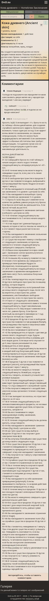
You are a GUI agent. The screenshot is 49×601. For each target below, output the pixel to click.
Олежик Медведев (14, 91)
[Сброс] (32, 16)
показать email (32, 598)
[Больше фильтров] (27, 16)
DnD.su (6, 2)
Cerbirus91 (12, 106)
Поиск (41, 16)
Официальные (12, 12)
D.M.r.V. (9, 119)
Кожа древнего (9, 7)
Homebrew (36, 12)
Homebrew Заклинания (34, 7)
